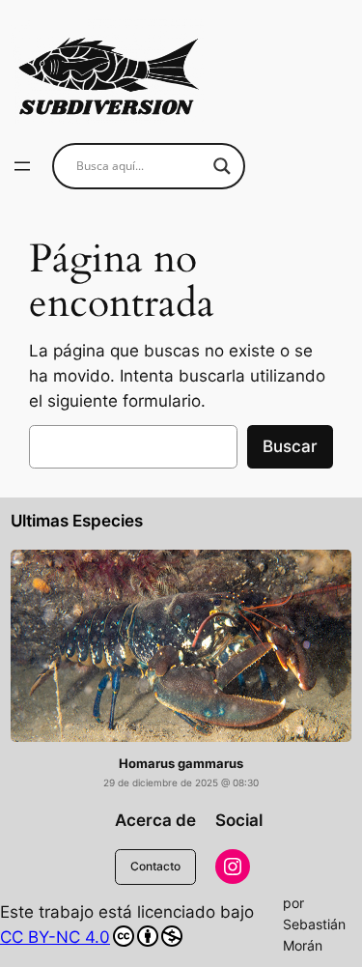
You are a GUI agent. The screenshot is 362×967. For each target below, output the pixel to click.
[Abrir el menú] (22, 166)
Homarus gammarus (181, 763)
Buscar (290, 446)
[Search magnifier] (222, 166)
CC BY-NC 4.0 (55, 937)
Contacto (155, 866)
